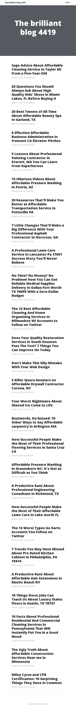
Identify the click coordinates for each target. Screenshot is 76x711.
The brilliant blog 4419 (15, 2)
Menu (67, 2)
